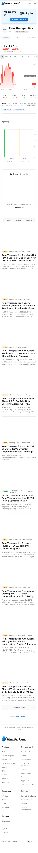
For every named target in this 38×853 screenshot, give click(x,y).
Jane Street (25, 752)
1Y (28, 57)
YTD (23, 57)
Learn (4, 804)
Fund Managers (8, 756)
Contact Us (6, 821)
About (4, 825)
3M (14, 57)
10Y (35, 57)
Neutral (18, 220)
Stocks (4, 767)
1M (11, 57)
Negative (29, 220)
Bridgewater (26, 773)
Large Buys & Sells (9, 763)
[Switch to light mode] (31, 841)
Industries (5, 779)
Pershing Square (27, 785)
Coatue (23, 769)
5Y (32, 57)
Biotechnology (18, 109)
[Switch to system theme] (28, 841)
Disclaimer (25, 804)
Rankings (5, 782)
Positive (8, 220)
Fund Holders (31, 38)
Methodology (7, 807)
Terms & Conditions (28, 796)
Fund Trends (17, 38)
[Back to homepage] (10, 3)
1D (3, 57)
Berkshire (25, 777)
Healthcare (6, 109)
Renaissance (26, 759)
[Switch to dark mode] (34, 841)
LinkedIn (5, 832)
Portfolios (5, 752)
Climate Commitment (26, 809)
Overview (5, 38)
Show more (30, 105)
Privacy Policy (26, 800)
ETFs (3, 771)
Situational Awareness (25, 764)
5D (6, 57)
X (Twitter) (6, 829)
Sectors (4, 775)
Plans (4, 800)
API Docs (5, 796)
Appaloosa (25, 781)
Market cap (22, 31)
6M (19, 57)
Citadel (23, 756)
